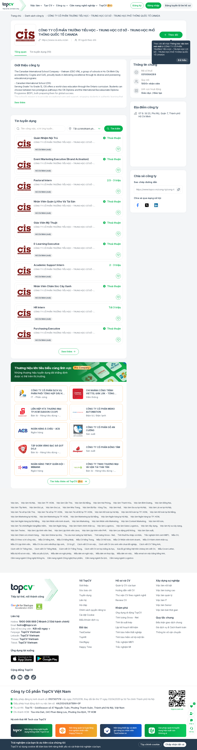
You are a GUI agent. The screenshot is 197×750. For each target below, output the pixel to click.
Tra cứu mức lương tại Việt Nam (78, 535)
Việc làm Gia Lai (53, 507)
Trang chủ (16, 15)
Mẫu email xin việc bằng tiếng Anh (150, 553)
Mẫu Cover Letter (166, 549)
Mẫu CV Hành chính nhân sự (155, 540)
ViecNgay (84, 642)
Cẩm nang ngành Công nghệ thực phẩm (64, 558)
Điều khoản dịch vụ (89, 619)
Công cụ (61, 5)
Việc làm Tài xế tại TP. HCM (50, 512)
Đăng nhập (153, 5)
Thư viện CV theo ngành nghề (131, 595)
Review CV (121, 600)
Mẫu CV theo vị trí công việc (23, 540)
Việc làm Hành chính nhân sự (81, 526)
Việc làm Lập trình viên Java (66, 530)
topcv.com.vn (177, 709)
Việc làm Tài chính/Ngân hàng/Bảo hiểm (28, 526)
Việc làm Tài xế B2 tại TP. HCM (78, 512)
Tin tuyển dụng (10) (40, 51)
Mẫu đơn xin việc (124, 553)
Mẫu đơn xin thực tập (105, 553)
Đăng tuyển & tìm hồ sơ (178, 5)
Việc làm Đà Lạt (36, 507)
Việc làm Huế (115, 507)
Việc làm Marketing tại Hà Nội (24, 517)
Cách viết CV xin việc (86, 544)
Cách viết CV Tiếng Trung (70, 549)
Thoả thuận (114, 138)
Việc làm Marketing (80, 521)
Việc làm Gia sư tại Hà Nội (135, 507)
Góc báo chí (85, 590)
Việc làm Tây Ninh (19, 507)
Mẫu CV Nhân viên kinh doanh (126, 540)
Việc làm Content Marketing (133, 521)
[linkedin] (26, 677)
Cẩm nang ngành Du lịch (96, 558)
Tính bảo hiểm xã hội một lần (130, 637)
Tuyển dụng (85, 595)
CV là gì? (71, 544)
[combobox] (85, 129)
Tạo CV (48, 5)
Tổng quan (20, 51)
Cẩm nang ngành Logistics (121, 558)
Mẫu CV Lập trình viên (20, 544)
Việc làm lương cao (165, 590)
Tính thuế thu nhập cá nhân (129, 535)
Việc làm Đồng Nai (163, 503)
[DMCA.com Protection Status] (39, 607)
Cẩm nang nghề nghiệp (82, 5)
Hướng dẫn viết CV (125, 590)
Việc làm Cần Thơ (64, 503)
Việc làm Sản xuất (145, 530)
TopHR (82, 637)
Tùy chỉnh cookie (150, 744)
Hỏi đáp (83, 605)
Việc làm (35, 5)
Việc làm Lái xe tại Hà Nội (160, 507)
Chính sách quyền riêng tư (92, 610)
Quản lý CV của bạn (126, 585)
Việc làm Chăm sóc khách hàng (25, 535)
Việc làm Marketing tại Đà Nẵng (84, 517)
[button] (118, 149)
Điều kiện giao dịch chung (169, 622)
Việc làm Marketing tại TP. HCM (54, 517)
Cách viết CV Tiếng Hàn (21, 549)
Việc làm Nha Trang (71, 507)
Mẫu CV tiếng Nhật (65, 540)
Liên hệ (82, 600)
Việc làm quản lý (164, 595)
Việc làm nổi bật (164, 585)
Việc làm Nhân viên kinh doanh (55, 521)
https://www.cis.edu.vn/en (55, 40)
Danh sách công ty (34, 15)
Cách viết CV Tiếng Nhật (45, 549)
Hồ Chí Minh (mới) (43, 149)
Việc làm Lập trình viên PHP (94, 530)
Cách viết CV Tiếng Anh (149, 544)
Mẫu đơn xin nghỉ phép (61, 553)
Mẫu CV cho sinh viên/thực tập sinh (48, 544)
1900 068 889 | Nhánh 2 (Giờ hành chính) (44, 621)
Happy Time (85, 647)
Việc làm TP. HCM (46, 503)
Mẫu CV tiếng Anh (46, 540)
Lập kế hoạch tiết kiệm (127, 627)
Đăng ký (137, 5)
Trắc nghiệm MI (123, 647)
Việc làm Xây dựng (149, 526)
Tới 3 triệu (115, 307)
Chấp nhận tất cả (174, 744)
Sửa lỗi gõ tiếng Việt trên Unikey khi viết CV (136, 549)
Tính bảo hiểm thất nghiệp (129, 632)
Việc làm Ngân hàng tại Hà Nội (114, 517)
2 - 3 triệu (115, 265)
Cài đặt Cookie (86, 615)
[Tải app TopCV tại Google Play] (47, 658)
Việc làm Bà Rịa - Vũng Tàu (95, 507)
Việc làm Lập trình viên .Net (40, 530)
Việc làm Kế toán (156, 521)
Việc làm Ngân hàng (57, 526)
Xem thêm (19, 102)
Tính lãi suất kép (124, 622)
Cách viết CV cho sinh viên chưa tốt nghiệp (118, 544)
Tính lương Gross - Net (104, 535)
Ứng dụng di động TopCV (129, 612)
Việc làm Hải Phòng (102, 503)
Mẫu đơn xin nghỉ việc (83, 553)
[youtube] (20, 677)
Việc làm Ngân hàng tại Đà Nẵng (25, 521)
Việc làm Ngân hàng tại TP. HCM (145, 517)
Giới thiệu (83, 585)
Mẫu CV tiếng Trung (85, 540)
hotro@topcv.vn (26, 625)
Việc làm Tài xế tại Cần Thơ (23, 512)
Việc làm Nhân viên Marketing (105, 521)
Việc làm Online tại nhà (51, 535)
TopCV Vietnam (30, 632)
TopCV (105, 5)
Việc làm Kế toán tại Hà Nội (107, 512)
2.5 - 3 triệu (114, 180)
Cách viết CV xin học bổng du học (99, 549)
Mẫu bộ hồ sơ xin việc (20, 553)
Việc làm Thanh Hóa (122, 503)
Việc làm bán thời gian (167, 610)
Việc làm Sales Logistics (127, 526)
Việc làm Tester (18, 530)
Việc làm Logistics (105, 526)
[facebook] (13, 677)
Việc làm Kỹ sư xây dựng (171, 526)
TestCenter (85, 632)
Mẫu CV (175, 535)
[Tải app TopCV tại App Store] (22, 658)
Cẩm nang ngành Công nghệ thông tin (27, 558)
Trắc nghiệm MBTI (125, 642)
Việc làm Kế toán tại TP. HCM (134, 512)
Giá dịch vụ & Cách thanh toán (171, 627)
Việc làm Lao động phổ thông (122, 530)
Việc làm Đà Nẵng (82, 503)
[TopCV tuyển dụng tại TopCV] (40, 590)
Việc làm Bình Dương (143, 503)
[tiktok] (33, 677)
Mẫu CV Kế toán (103, 540)
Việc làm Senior (164, 605)
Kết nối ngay (40, 628)
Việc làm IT (161, 600)
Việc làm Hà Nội (28, 503)
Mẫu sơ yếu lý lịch (40, 553)
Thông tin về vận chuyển (168, 632)
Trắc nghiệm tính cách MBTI (156, 535)
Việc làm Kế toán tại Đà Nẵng (162, 512)
